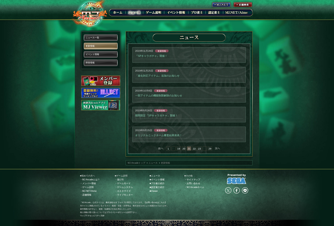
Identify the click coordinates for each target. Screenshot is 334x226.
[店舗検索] (242, 4)
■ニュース (155, 175)
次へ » (217, 148)
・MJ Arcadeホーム (194, 187)
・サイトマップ (192, 179)
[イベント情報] (176, 12)
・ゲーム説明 (87, 187)
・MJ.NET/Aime (88, 191)
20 (183, 148)
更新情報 (162, 51)
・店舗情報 (85, 195)
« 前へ (160, 148)
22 (194, 148)
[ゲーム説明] (153, 12)
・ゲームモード (123, 183)
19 (178, 148)
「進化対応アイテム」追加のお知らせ (157, 75)
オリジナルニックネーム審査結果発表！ (158, 135)
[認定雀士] (214, 12)
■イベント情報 (157, 179)
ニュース (153, 163)
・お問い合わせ (192, 183)
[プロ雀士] (197, 12)
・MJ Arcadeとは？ (90, 179)
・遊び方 (119, 179)
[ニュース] (134, 12)
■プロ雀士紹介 (157, 183)
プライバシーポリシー (115, 212)
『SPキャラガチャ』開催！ (151, 55)
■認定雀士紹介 (157, 187)
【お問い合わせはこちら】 (155, 202)
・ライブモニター (124, 195)
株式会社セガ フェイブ (115, 202)
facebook (236, 190)
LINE (245, 190)
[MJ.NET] (221, 4)
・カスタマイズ (123, 191)
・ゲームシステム (124, 187)
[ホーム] (118, 12)
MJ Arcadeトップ (136, 163)
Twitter (228, 190)
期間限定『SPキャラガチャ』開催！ (156, 115)
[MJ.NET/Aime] (236, 12)
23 (199, 148)
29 (210, 148)
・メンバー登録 (88, 183)
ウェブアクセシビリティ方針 (92, 216)
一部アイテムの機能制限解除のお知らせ (158, 95)
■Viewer (154, 191)
